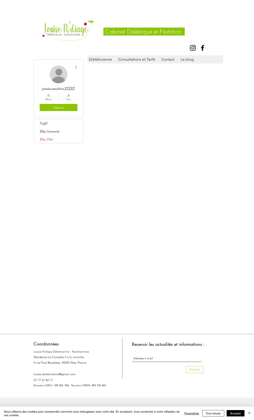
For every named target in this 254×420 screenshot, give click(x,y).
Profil (43, 123)
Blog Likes (46, 139)
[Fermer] (249, 413)
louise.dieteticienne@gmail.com (55, 374)
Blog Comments (50, 131)
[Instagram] (193, 48)
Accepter (235, 413)
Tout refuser (213, 413)
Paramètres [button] (191, 413)
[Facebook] (202, 48)
